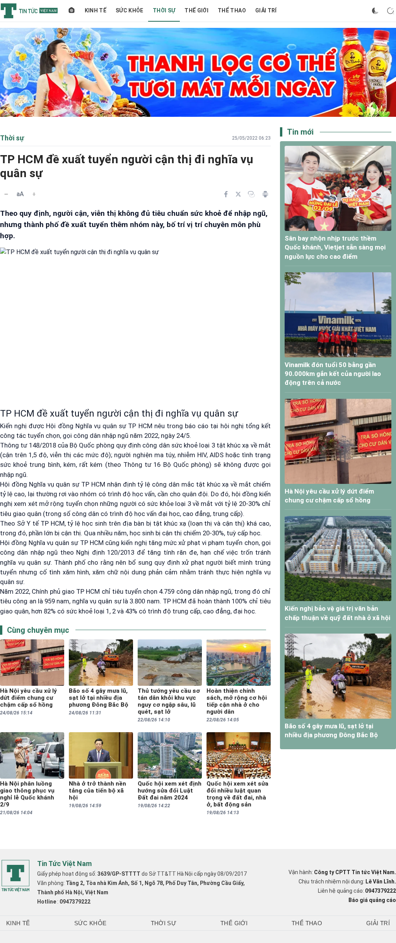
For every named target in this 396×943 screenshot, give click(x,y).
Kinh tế (95, 10)
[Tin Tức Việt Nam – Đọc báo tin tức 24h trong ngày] (29, 11)
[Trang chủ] (71, 11)
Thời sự (164, 10)
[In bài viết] (265, 194)
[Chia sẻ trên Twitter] (238, 194)
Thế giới (196, 10)
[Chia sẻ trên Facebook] (225, 194)
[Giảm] (6, 194)
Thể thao (232, 10)
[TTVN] (15, 876)
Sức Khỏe (129, 10)
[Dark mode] (375, 11)
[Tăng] (34, 194)
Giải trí (266, 10)
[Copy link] (251, 194)
